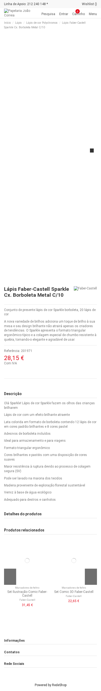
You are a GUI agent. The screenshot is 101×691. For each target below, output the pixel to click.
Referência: (12, 351)
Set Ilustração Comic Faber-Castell (27, 593)
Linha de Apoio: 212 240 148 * (26, 4)
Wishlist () (89, 4)
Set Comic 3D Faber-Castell (73, 592)
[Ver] (28, 582)
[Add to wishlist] (26, 582)
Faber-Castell (27, 599)
